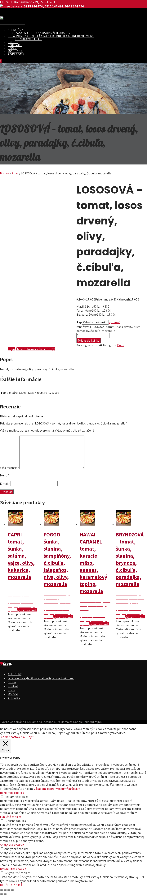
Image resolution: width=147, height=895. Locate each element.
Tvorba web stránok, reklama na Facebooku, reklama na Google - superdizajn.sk (51, 722)
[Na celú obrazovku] (5, 890)
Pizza (15, 173)
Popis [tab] (11, 349)
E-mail (5, 484)
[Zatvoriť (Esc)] (12, 890)
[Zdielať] (8, 890)
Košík (12, 48)
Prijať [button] (30, 737)
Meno (4, 475)
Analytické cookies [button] (12, 845)
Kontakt (15, 45)
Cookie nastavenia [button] (13, 737)
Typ (79, 322)
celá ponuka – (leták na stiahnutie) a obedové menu (51, 36)
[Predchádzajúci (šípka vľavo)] (1, 894)
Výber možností (27, 610)
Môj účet (15, 51)
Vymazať (114, 322)
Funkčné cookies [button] (10, 817)
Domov (4, 173)
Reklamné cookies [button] (12, 793)
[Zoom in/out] (1, 890)
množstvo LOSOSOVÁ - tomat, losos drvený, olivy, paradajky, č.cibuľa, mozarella (108, 329)
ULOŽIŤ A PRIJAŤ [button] (11, 885)
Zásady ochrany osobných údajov (42, 33)
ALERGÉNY (15, 30)
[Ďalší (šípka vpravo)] (5, 894)
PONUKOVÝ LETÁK (28, 39)
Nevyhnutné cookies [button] (13, 869)
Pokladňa (16, 54)
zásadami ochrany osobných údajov (57, 789)
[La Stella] (12, 23)
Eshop (13, 42)
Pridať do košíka (88, 341)
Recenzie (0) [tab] (47, 349)
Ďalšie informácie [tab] (27, 349)
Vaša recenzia (9, 468)
